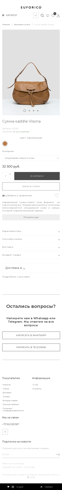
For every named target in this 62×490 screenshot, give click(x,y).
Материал (8, 151)
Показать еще (31, 217)
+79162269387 (10, 424)
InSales (20, 463)
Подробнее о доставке (16, 276)
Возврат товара (10, 400)
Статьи (6, 389)
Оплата (6, 396)
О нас (35, 385)
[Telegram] (36, 15)
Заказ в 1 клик (31, 186)
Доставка (7, 392)
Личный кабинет (11, 404)
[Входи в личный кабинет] (57, 15)
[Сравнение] (46, 15)
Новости (7, 385)
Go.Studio (29, 467)
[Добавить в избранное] (57, 196)
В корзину (37, 176)
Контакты (37, 389)
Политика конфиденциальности (13, 409)
